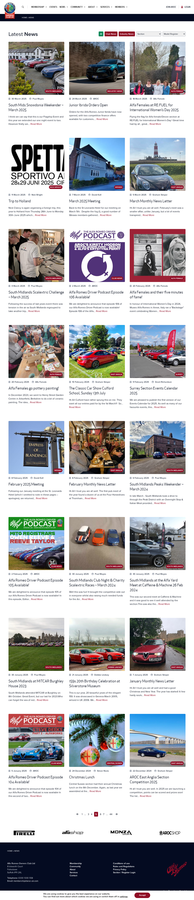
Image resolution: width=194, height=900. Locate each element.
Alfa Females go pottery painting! (33, 388)
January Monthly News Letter (152, 681)
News (62, 7)
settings (124, 896)
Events (53, 7)
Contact (73, 875)
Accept (142, 895)
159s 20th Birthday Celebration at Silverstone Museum (94, 683)
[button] (24, 7)
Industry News (127, 33)
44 (111, 814)
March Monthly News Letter (151, 201)
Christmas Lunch (82, 777)
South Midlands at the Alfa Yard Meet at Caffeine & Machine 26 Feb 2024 (156, 585)
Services (105, 7)
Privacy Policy (119, 869)
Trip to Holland (19, 201)
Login (187, 7)
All (101, 33)
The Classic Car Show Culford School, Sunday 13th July (91, 390)
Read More (36, 124)
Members (120, 7)
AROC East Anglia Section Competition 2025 (149, 779)
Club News (111, 33)
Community (77, 7)
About (91, 7)
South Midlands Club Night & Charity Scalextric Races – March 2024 (97, 582)
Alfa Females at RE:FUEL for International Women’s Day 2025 (154, 107)
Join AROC (171, 7)
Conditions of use (121, 863)
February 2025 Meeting (26, 484)
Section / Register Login (124, 872)
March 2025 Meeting (84, 201)
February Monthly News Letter (92, 484)
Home (24, 17)
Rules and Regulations (123, 866)
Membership (37, 7)
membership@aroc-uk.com (25, 880)
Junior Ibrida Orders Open (88, 105)
